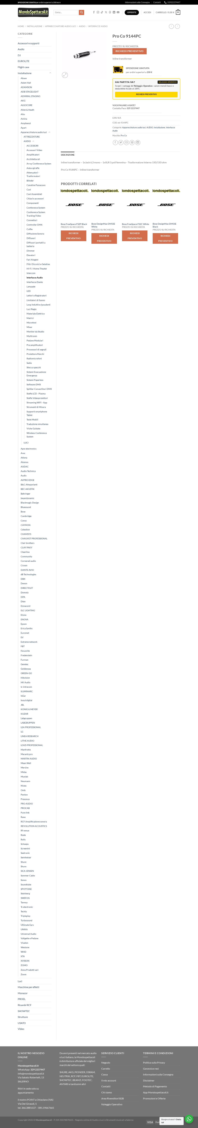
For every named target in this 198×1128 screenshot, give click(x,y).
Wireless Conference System (37, 435)
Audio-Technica (28, 471)
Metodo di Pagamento (155, 1086)
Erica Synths (26, 628)
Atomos (24, 462)
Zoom (23, 974)
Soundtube (26, 884)
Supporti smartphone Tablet (37, 413)
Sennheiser (26, 857)
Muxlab (24, 776)
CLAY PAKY (26, 547)
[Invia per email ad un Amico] (126, 142)
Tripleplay (25, 916)
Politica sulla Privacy (154, 1062)
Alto (23, 114)
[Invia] (81, 12)
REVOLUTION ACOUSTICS (34, 826)
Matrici (30, 318)
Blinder (30, 180)
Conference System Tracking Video (36, 214)
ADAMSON (26, 87)
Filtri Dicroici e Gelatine (38, 264)
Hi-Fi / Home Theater (37, 268)
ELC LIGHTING (28, 610)
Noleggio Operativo (111, 1104)
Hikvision (25, 677)
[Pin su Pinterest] (132, 142)
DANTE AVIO (27, 570)
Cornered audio (28, 561)
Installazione (34, 26)
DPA (23, 597)
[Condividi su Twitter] (120, 142)
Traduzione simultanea (37, 424)
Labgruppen (26, 718)
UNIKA (24, 929)
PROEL (22, 998)
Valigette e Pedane (29, 938)
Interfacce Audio (98, 26)
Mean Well (26, 763)
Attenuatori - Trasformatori (33, 174)
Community (26, 556)
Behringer (25, 493)
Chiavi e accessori (35, 198)
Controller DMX (34, 224)
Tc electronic (27, 907)
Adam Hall (26, 82)
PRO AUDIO (27, 803)
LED (29, 291)
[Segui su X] (106, 12)
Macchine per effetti (28, 987)
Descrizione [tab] (68, 155)
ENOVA (24, 619)
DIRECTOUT (27, 588)
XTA (23, 956)
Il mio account (108, 1080)
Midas (24, 772)
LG (22, 731)
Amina (24, 118)
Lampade (31, 286)
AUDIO (82, 26)
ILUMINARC (27, 691)
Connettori (32, 220)
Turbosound (26, 920)
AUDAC (25, 466)
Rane (23, 817)
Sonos (23, 880)
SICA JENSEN (27, 871)
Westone (25, 947)
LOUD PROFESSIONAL (32, 745)
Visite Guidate (33, 428)
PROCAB (25, 808)
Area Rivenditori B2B (112, 1098)
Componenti (33, 203)
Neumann (25, 781)
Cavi (29, 189)
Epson (24, 624)
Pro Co (124, 135)
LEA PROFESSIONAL (31, 727)
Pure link (25, 812)
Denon (24, 583)
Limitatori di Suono (36, 300)
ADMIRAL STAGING (30, 96)
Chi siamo (106, 1092)
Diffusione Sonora (35, 233)
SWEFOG (25, 898)
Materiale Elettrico (36, 313)
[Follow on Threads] (110, 12)
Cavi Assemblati (34, 194)
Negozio (105, 1062)
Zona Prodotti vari (30, 970)
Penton (24, 794)
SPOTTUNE (26, 889)
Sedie (29, 363)
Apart (23, 127)
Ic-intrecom (26, 686)
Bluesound (26, 507)
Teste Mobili (32, 419)
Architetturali (33, 159)
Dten (23, 601)
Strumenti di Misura (36, 407)
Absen (24, 78)
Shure (23, 862)
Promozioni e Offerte (154, 1098)
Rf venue (25, 830)
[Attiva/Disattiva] (50, 73)
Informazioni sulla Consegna (137, 2)
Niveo (23, 785)
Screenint (25, 848)
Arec (23, 453)
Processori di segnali (36, 349)
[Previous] (61, 220)
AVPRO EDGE (27, 480)
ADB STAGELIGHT (30, 91)
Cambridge (26, 516)
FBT (23, 646)
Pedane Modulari (35, 340)
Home (21, 26)
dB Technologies (28, 574)
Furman (24, 659)
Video (21, 1028)
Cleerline (25, 552)
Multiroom (32, 336)
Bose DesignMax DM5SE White (103, 225)
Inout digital (26, 700)
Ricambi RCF (24, 1004)
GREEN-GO (26, 673)
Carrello (105, 1068)
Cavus (24, 520)
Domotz (24, 592)
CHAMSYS (26, 534)
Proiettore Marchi (35, 354)
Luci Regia (31, 309)
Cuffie (29, 229)
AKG (23, 100)
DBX (23, 579)
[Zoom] (65, 75)
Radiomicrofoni (34, 358)
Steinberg (25, 893)
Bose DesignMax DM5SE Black (164, 225)
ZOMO (24, 965)
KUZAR (24, 713)
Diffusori (31, 238)
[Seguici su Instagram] (98, 12)
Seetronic (25, 853)
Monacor (23, 993)
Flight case (23, 67)
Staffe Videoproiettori (37, 398)
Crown (24, 565)
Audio (21, 49)
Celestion (25, 529)
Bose (23, 511)
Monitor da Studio (35, 331)
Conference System (36, 207)
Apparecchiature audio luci (60, 26)
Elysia (23, 615)
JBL (22, 704)
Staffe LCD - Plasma (36, 393)
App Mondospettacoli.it (155, 1092)
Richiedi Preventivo (130, 51)
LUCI (26, 442)
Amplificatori (33, 154)
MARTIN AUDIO (29, 758)
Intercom (31, 273)
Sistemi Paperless (35, 380)
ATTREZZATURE (32, 136)
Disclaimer (148, 1080)
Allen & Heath (27, 109)
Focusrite (25, 650)
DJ (19, 55)
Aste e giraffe (33, 168)
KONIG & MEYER (29, 709)
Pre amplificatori (35, 345)
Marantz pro (27, 754)
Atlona (24, 457)
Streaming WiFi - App (37, 402)
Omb (23, 790)
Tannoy (24, 902)
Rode (23, 835)
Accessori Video (34, 150)
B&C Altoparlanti (29, 484)
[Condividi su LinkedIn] (137, 142)
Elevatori (31, 255)
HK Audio (25, 682)
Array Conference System (39, 163)
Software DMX (34, 384)
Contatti (157, 2)
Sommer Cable (28, 875)
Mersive (24, 767)
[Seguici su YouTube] (118, 12)
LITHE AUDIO (27, 740)
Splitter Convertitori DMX (39, 389)
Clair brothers (27, 543)
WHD (23, 951)
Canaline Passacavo (36, 185)
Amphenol (26, 123)
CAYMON (25, 525)
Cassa (104, 1074)
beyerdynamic (27, 498)
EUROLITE (23, 61)
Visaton (24, 942)
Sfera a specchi (34, 367)
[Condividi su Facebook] (115, 142)
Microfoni (31, 322)
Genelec (24, 664)
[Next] (180, 220)
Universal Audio (28, 933)
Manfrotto (26, 749)
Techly (24, 911)
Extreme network (29, 641)
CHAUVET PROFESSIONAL (34, 538)
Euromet (25, 633)
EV (22, 637)
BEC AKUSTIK (27, 489)
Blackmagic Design (30, 502)
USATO (22, 1022)
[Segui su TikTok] (102, 12)
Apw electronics (28, 448)
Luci (20, 981)
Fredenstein (26, 655)
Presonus (25, 799)
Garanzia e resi (151, 1068)
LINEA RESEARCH (30, 736)
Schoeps (25, 844)
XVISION (25, 960)
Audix (23, 475)
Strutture (23, 1016)
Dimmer (31, 250)
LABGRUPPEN (28, 722)
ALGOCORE (26, 105)
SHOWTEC (24, 1011)
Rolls (23, 839)
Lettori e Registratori (37, 295)
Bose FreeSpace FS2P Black (74, 224)
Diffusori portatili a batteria (36, 244)
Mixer (29, 327)
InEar (23, 695)
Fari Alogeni (32, 259)
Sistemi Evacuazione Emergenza (36, 374)
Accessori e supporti (28, 43)
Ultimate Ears (27, 925)
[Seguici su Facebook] (94, 12)
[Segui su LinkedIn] (114, 12)
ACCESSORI (32, 145)
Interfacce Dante (35, 282)
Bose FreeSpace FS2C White (135, 224)
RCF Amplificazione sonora (34, 821)
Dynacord (25, 606)
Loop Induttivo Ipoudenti (38, 304)
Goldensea (26, 668)
